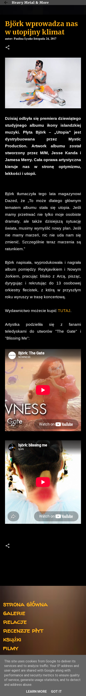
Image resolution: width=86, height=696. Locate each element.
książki (12, 639)
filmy (10, 647)
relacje (15, 621)
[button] (7, 48)
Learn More (36, 691)
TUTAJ (64, 310)
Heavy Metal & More (30, 2)
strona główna (25, 604)
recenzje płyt (23, 630)
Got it (56, 691)
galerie (14, 612)
